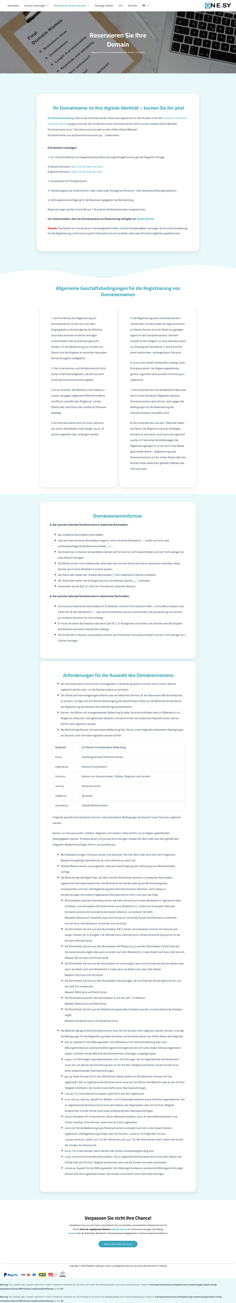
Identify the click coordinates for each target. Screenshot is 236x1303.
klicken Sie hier (145, 218)
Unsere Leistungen (35, 5)
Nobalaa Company (119, 1229)
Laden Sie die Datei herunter (86, 166)
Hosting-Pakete (104, 5)
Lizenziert (73, 1233)
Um (120, 5)
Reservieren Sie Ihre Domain (70, 5)
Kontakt (132, 5)
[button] (47, 5)
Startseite (13, 5)
